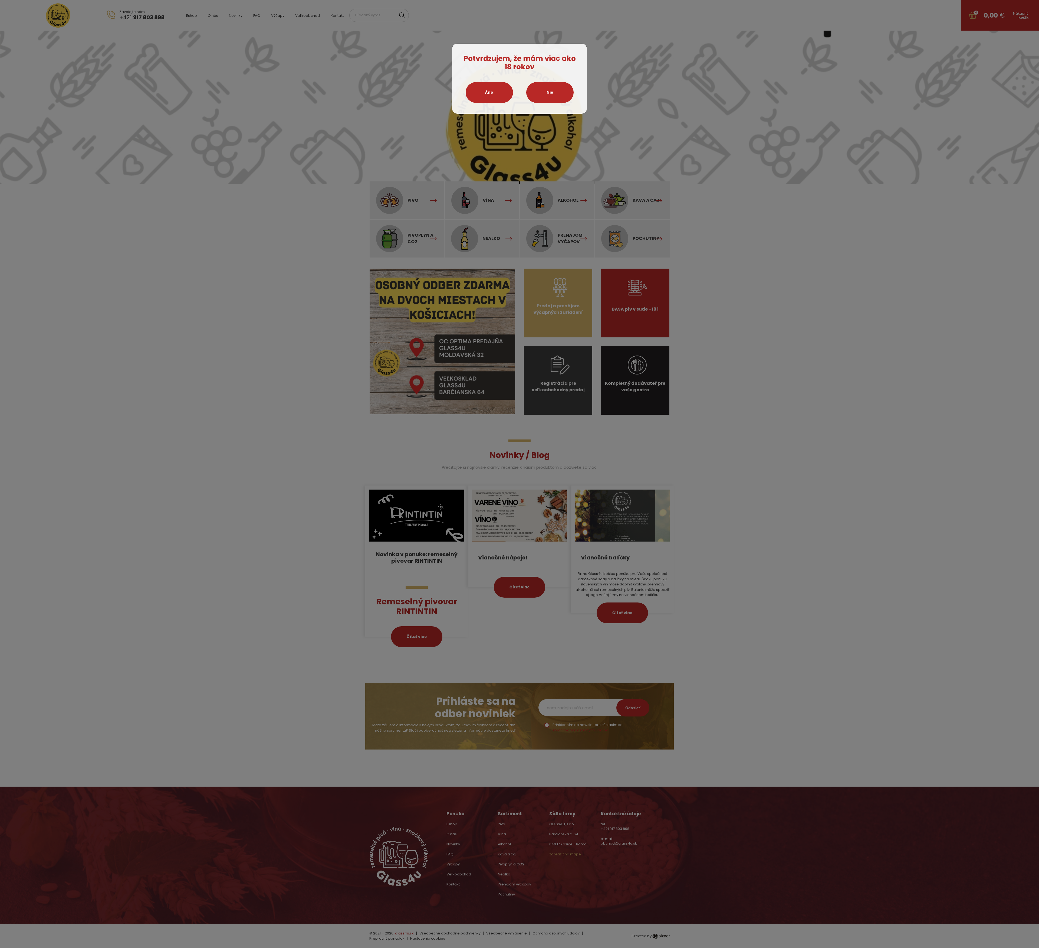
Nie (550, 92)
